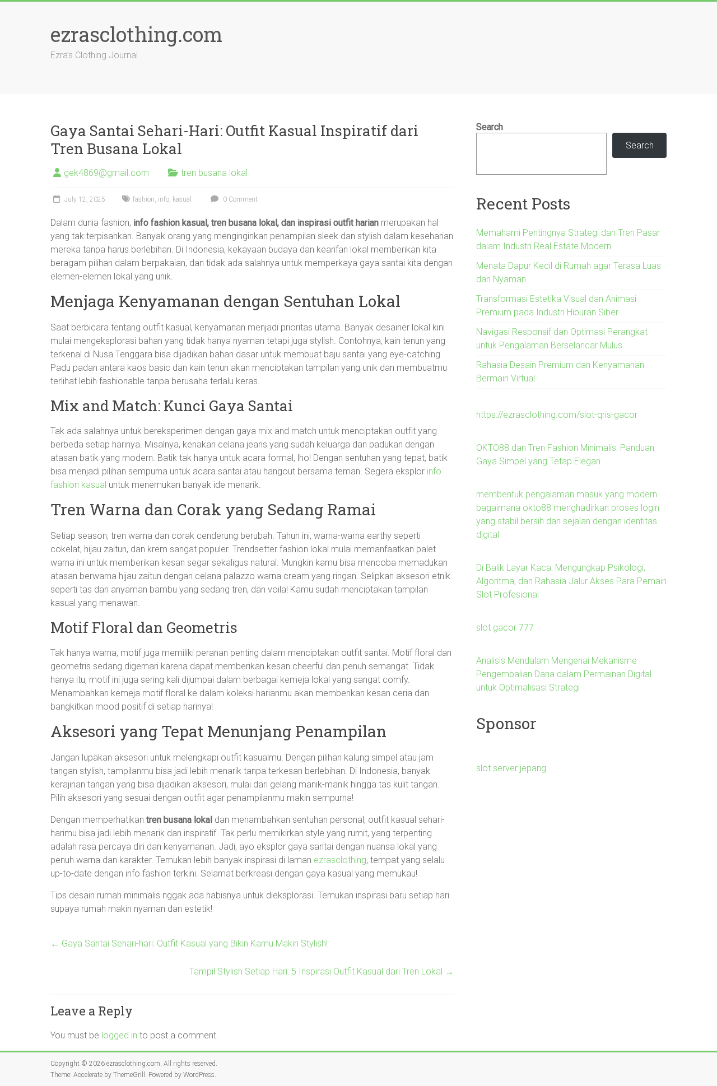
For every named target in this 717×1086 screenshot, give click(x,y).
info (163, 199)
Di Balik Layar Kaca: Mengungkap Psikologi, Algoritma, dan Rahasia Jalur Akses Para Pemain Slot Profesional (571, 581)
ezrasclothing (340, 860)
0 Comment (239, 199)
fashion (144, 199)
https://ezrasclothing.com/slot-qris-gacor (556, 414)
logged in (119, 1035)
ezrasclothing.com (136, 34)
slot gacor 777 (505, 627)
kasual (182, 199)
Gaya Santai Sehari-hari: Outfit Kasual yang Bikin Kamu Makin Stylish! (189, 943)
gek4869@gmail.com (106, 172)
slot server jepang (511, 768)
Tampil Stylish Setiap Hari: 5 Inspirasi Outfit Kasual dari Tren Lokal (321, 971)
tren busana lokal (214, 172)
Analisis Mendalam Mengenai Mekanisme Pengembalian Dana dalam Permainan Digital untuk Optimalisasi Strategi (563, 674)
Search (489, 127)
